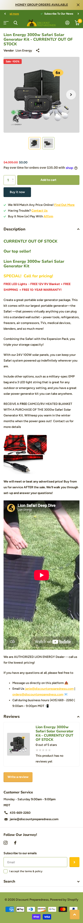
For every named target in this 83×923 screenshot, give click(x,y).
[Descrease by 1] (14, 183)
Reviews (12, 716)
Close (78, 5)
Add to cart (48, 180)
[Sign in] (67, 22)
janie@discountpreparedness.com (49, 689)
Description (14, 229)
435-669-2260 (20, 813)
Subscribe (74, 862)
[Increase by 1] (14, 176)
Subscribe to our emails (20, 853)
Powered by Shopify (64, 900)
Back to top (74, 914)
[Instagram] (6, 843)
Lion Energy (23, 50)
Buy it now (17, 192)
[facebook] (15, 843)
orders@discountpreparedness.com (37, 694)
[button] (5, 13)
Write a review (18, 777)
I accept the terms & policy (25, 871)
